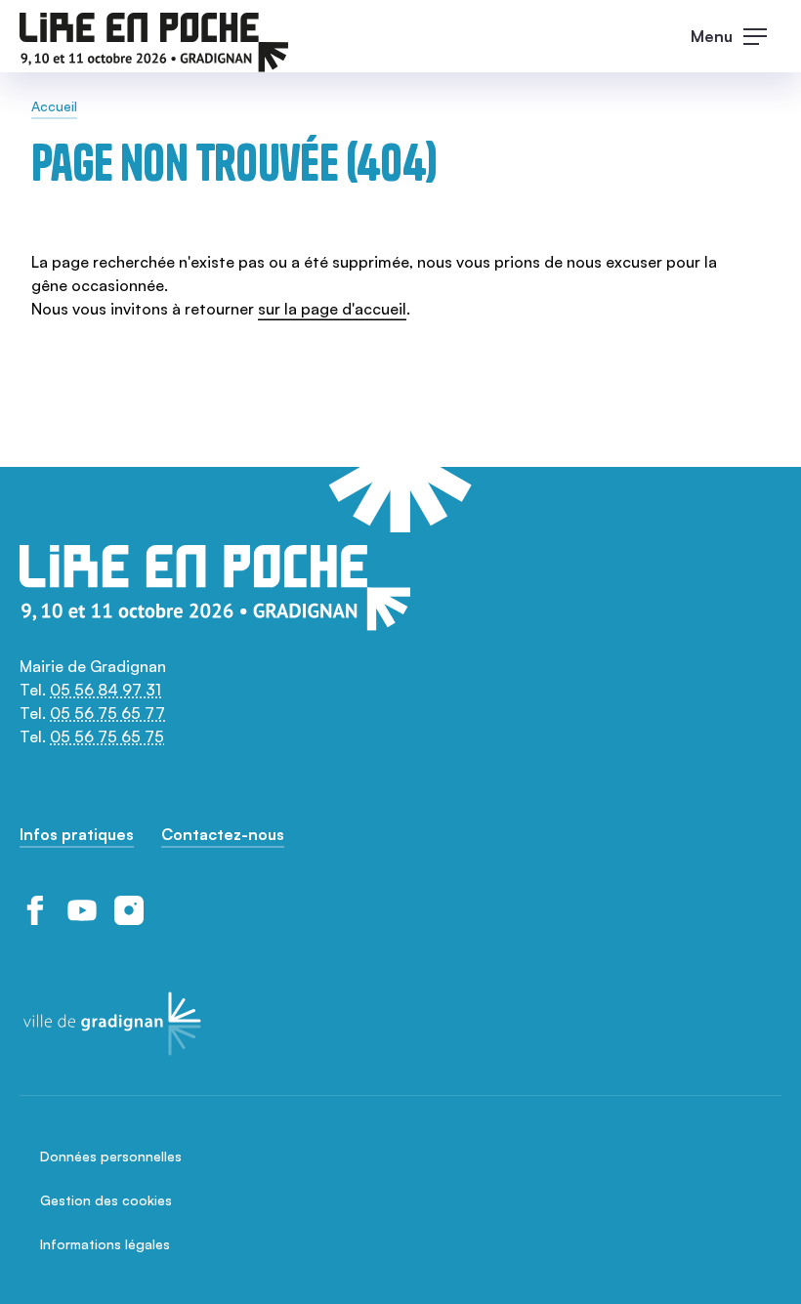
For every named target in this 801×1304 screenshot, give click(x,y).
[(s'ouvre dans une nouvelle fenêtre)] (35, 910)
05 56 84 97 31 (105, 689)
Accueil (54, 106)
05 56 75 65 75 (107, 736)
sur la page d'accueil (332, 308)
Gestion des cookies (106, 1200)
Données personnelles (111, 1156)
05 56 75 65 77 (107, 713)
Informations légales (105, 1244)
